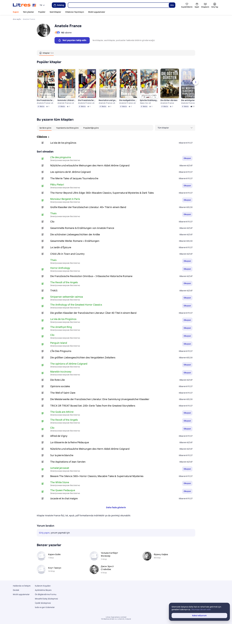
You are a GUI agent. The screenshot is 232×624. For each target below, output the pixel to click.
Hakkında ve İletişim (22, 586)
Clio (52, 221)
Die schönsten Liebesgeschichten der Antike (75, 234)
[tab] (46, 52)
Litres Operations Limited (116, 617)
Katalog (60, 5)
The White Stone (59, 482)
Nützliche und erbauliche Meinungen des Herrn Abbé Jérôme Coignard (89, 165)
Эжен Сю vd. (145, 103)
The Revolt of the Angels (64, 282)
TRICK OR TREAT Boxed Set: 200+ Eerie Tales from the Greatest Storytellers (92, 405)
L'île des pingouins (60, 157)
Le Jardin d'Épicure (60, 247)
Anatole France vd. (45, 103)
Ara (172, 5)
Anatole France (167, 103)
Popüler (41, 12)
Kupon (16, 12)
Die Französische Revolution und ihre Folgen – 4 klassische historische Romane (87, 100)
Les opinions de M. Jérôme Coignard (70, 171)
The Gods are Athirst (61, 411)
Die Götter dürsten (168, 100)
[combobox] (118, 5)
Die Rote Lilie (57, 379)
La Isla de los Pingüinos (63, 319)
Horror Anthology (60, 268)
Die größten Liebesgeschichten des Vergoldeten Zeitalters (82, 357)
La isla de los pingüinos (63, 142)
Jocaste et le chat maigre (64, 498)
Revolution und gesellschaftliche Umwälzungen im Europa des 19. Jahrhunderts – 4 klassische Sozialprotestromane (108, 100)
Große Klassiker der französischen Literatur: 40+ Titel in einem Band (88, 207)
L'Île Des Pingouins (60, 351)
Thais (53, 213)
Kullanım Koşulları (43, 586)
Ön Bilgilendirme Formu (45, 594)
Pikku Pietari (57, 184)
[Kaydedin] (52, 71)
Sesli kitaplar (55, 12)
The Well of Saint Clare (62, 392)
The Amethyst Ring (61, 327)
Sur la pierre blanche (61, 455)
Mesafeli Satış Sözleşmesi (46, 599)
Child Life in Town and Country (67, 253)
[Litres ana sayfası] (24, 5)
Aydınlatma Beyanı (43, 590)
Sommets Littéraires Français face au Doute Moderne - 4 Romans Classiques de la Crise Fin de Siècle (66, 100)
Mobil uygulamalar (96, 12)
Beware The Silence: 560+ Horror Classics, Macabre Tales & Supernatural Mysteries (96, 476)
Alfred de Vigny (58, 435)
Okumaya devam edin (201, 609)
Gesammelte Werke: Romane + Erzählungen (74, 240)
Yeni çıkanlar (28, 12)
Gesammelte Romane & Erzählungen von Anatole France (82, 228)
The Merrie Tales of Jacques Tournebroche (74, 178)
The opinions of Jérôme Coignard (68, 363)
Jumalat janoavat (59, 467)
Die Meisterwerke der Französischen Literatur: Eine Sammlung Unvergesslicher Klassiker (99, 399)
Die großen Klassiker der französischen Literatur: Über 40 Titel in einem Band (93, 312)
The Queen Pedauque (62, 490)
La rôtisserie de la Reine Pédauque (69, 442)
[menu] (42, 5)
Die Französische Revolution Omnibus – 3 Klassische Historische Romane (46, 100)
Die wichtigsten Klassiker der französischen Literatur (190, 100)
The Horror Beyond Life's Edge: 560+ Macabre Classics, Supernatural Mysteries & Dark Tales (102, 192)
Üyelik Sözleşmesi (43, 603)
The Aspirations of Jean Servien (68, 461)
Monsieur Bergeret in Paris (65, 199)
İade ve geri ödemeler (45, 607)
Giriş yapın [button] (44, 532)
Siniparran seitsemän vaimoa (66, 296)
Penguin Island (58, 342)
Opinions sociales (60, 386)
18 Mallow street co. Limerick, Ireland (116, 619)
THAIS (53, 290)
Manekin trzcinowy (61, 371)
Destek (16, 590)
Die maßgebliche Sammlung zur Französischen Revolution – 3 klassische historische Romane (128, 100)
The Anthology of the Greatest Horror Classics (76, 304)
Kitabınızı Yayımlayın (74, 12)
